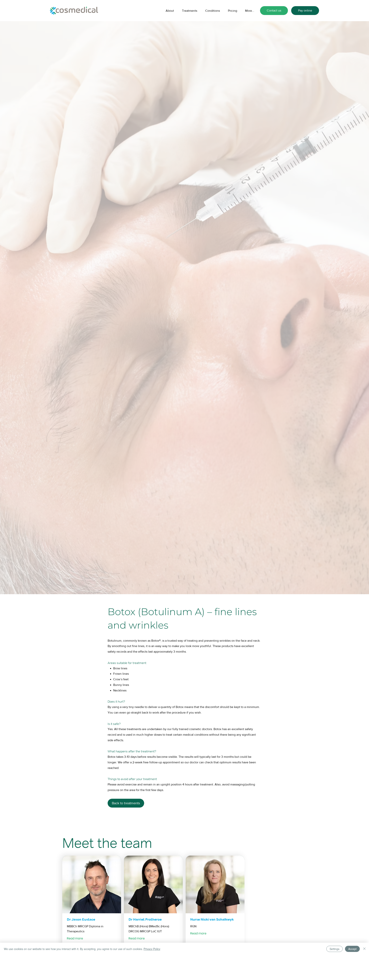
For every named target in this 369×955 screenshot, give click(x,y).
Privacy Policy (152, 949)
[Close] (364, 949)
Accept (352, 949)
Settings (334, 949)
